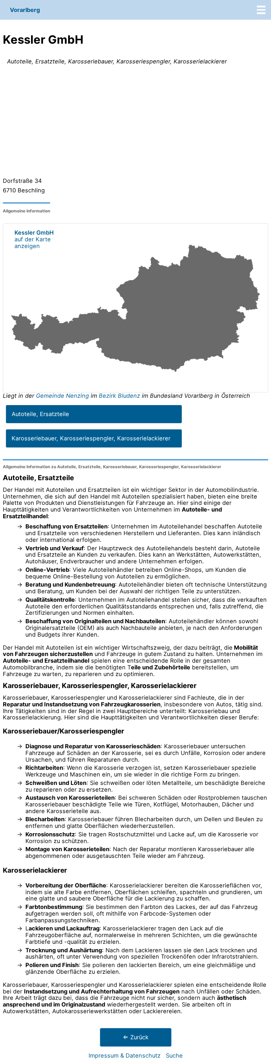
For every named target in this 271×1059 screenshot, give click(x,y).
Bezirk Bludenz (119, 395)
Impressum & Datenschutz (125, 1055)
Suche (174, 1055)
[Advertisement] (135, 122)
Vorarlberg (25, 9)
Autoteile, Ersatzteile (40, 413)
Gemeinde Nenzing (63, 395)
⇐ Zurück (136, 1037)
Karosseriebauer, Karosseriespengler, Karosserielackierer (91, 438)
